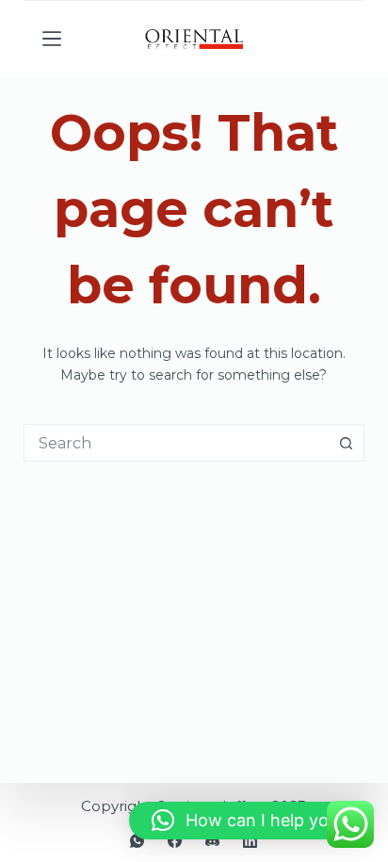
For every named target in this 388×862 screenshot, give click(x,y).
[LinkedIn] (250, 841)
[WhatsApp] (137, 841)
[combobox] (176, 443)
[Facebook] (175, 841)
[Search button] (346, 443)
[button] (249, 820)
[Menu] (51, 38)
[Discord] (212, 841)
